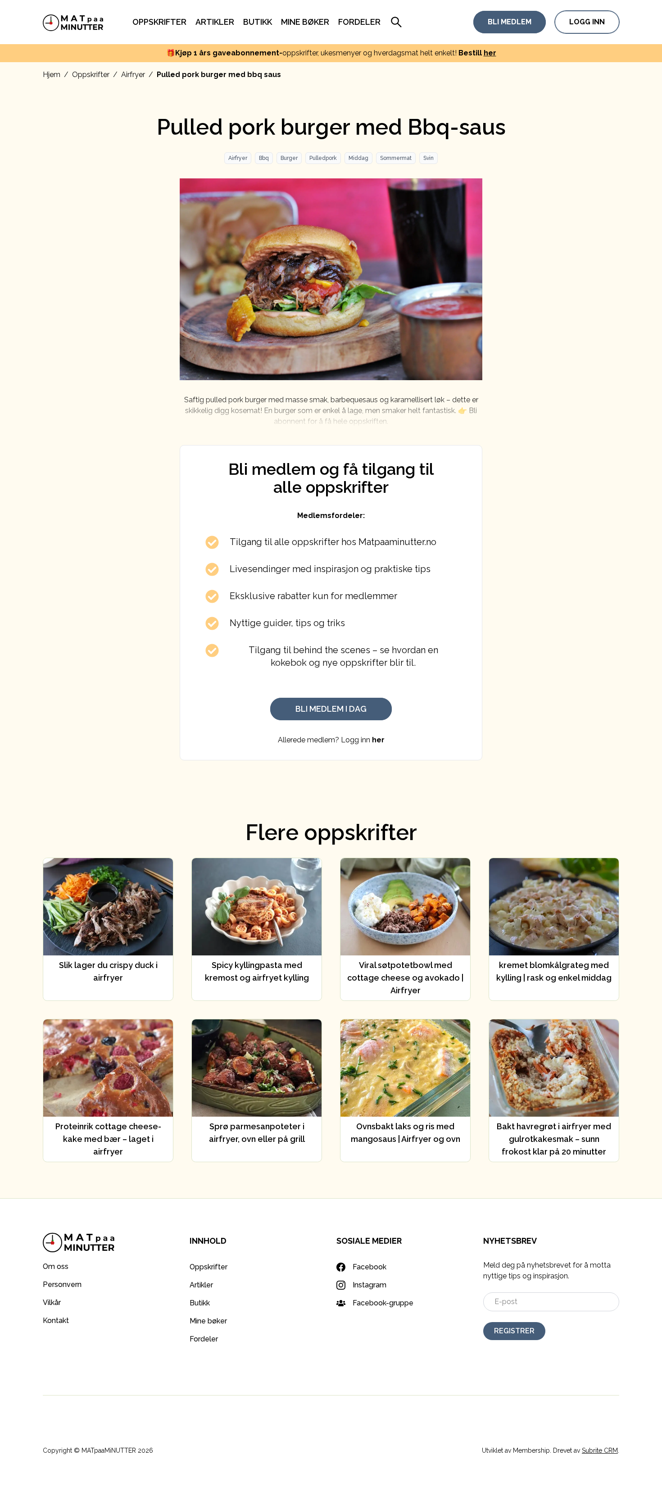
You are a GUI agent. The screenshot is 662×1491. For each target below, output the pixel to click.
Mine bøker (305, 22)
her (490, 53)
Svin (428, 158)
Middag (358, 158)
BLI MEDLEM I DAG (331, 709)
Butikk (257, 22)
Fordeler (359, 22)
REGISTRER (514, 1331)
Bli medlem (509, 22)
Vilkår (52, 1302)
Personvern (62, 1284)
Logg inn (587, 22)
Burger (289, 158)
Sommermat (396, 158)
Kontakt (56, 1320)
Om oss (55, 1266)
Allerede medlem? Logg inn (331, 740)
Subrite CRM (600, 1450)
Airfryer (133, 74)
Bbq (264, 158)
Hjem (51, 74)
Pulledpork (323, 158)
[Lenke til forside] (73, 22)
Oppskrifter (159, 22)
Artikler (214, 22)
